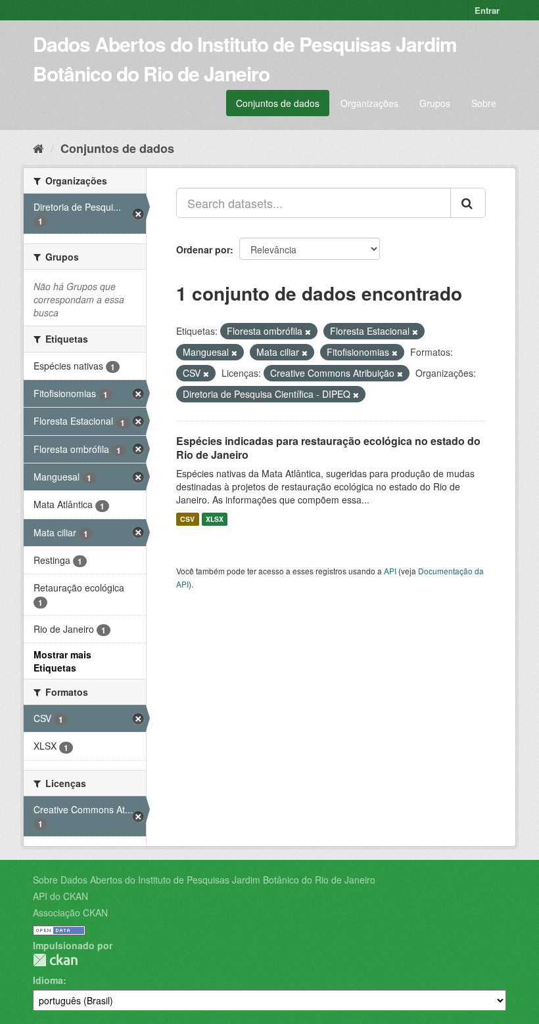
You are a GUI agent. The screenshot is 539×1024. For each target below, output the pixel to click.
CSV (187, 519)
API (390, 570)
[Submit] (468, 203)
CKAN (55, 960)
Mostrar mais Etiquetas (62, 661)
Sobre (483, 103)
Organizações (369, 103)
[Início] (38, 147)
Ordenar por (203, 249)
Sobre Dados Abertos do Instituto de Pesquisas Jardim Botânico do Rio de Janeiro (204, 879)
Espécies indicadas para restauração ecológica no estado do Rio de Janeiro (328, 447)
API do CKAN (60, 896)
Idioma (48, 980)
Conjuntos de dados (277, 103)
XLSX (214, 519)
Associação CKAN (70, 912)
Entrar (487, 10)
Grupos (434, 103)
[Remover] (308, 331)
